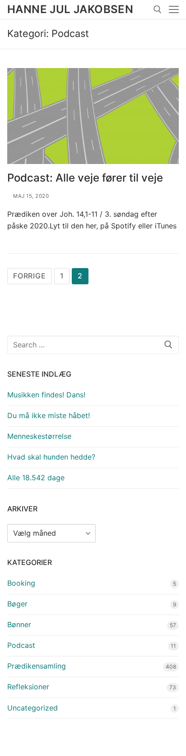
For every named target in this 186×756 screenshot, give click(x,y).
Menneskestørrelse (39, 436)
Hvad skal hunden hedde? (51, 456)
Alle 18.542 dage (36, 477)
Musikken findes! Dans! (46, 394)
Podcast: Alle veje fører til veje (85, 177)
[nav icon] (174, 9)
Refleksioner (28, 686)
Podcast (21, 645)
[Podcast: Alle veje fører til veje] (93, 116)
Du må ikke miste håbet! (48, 415)
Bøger (17, 603)
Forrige (29, 275)
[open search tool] (157, 9)
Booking (21, 582)
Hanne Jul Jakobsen (70, 9)
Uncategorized (32, 707)
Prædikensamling (36, 665)
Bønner (19, 624)
